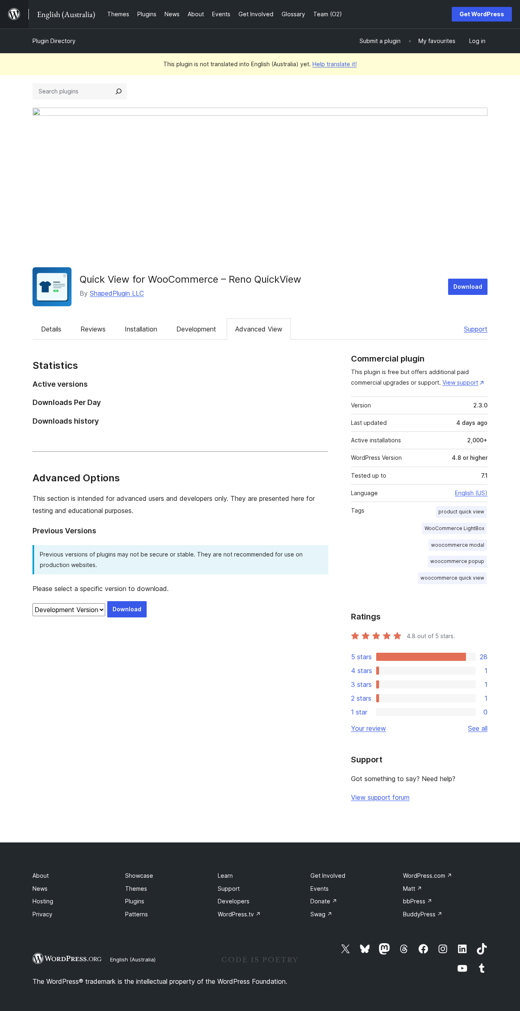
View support (460, 382)
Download (467, 286)
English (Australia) (133, 959)
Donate (323, 901)
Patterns (136, 914)
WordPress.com (427, 875)
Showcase (139, 875)
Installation (141, 329)
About (40, 875)
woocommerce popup (457, 561)
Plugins (134, 901)
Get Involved (327, 875)
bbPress (417, 901)
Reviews (93, 329)
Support (476, 329)
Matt (412, 888)
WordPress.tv (239, 914)
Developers (233, 901)
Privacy (42, 914)
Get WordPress (481, 14)
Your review (368, 728)
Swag (321, 914)
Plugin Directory (54, 40)
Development (196, 329)
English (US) (471, 492)
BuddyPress (422, 914)
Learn (225, 875)
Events (319, 888)
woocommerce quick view (452, 578)
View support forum (380, 797)
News (40, 888)
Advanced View (258, 329)
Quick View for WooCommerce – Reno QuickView (190, 279)
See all (478, 728)
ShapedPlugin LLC (117, 293)
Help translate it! (334, 64)
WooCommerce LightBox (454, 528)
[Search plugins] (118, 91)
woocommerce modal (457, 545)
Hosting (42, 901)
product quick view (461, 512)
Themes (136, 888)
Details (51, 329)
